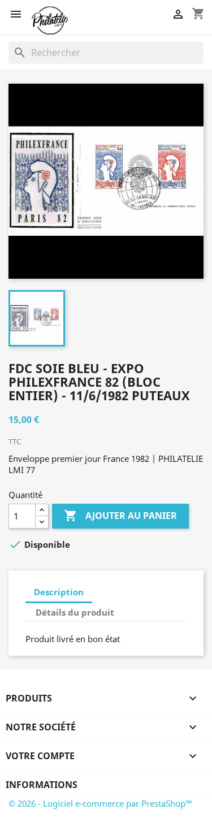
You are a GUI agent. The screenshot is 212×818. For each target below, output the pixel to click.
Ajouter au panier (120, 515)
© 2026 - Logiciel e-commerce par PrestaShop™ (100, 803)
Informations (41, 784)
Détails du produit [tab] (75, 612)
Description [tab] (59, 592)
